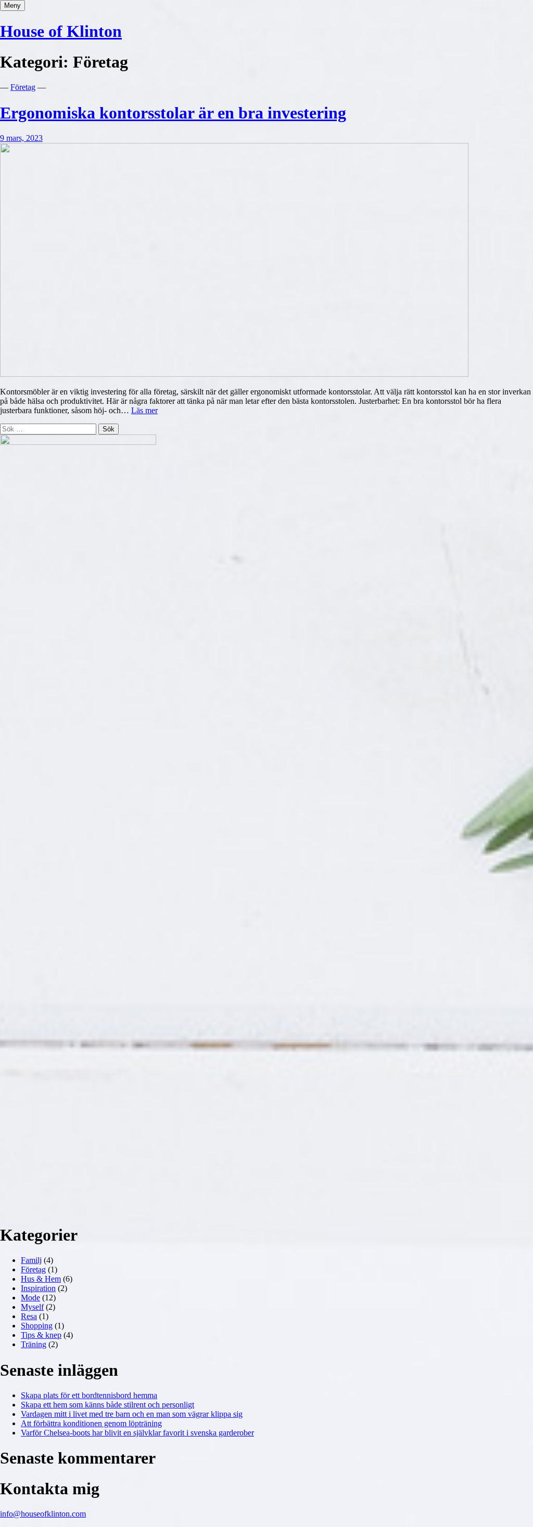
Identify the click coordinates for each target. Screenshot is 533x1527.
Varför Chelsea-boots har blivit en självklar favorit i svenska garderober (137, 1432)
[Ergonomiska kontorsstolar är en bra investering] (234, 374)
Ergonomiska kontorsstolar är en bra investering (173, 112)
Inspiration (38, 1288)
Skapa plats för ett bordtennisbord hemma (89, 1395)
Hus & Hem (41, 1278)
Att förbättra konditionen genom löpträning (91, 1423)
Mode (30, 1297)
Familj (31, 1260)
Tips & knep (41, 1335)
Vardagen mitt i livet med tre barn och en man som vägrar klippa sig (132, 1414)
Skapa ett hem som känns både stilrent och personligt (107, 1404)
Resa (29, 1316)
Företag (22, 87)
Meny (12, 5)
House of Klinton (61, 31)
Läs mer (144, 410)
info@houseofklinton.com (43, 1513)
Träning (33, 1344)
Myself (32, 1306)
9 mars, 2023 (21, 138)
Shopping (37, 1325)
